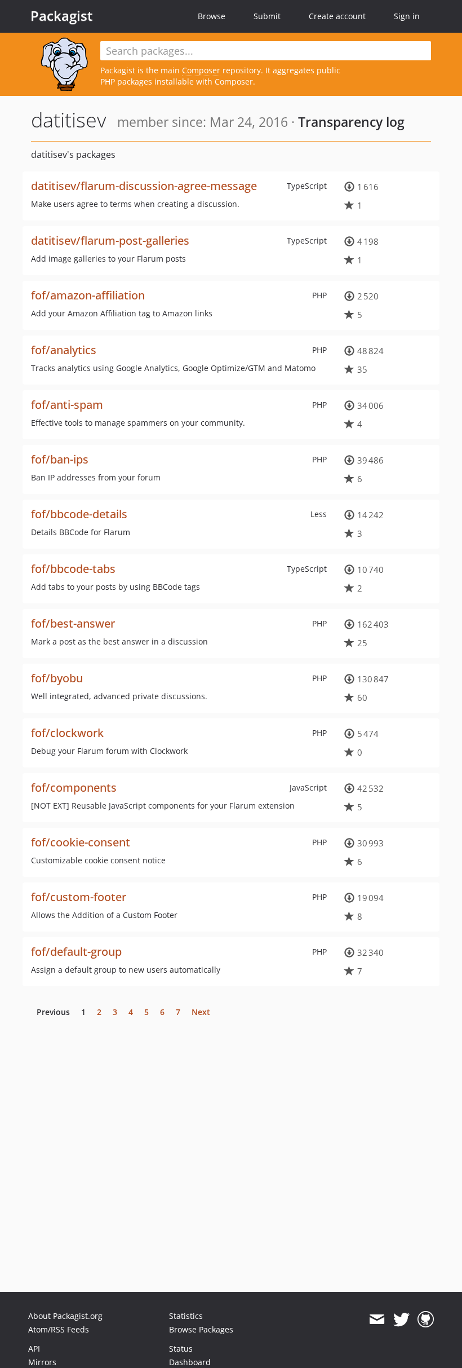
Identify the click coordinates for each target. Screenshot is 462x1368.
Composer (201, 70)
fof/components (74, 787)
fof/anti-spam (67, 404)
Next (201, 1012)
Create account (337, 16)
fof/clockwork (67, 732)
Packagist (61, 16)
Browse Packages (201, 1329)
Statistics (186, 1315)
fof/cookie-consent (80, 842)
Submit (267, 16)
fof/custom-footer (78, 896)
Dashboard (190, 1362)
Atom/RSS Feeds (58, 1329)
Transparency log (351, 122)
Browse (211, 16)
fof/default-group (76, 951)
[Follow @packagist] (401, 1319)
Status (181, 1348)
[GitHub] (425, 1319)
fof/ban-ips (59, 459)
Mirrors (42, 1362)
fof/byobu (57, 678)
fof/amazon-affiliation (88, 295)
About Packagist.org (65, 1315)
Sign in (407, 16)
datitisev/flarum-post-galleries (110, 240)
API (34, 1348)
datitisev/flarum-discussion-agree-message (144, 185)
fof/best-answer (73, 623)
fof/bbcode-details (79, 514)
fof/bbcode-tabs (73, 568)
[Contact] (376, 1319)
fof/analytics (63, 350)
